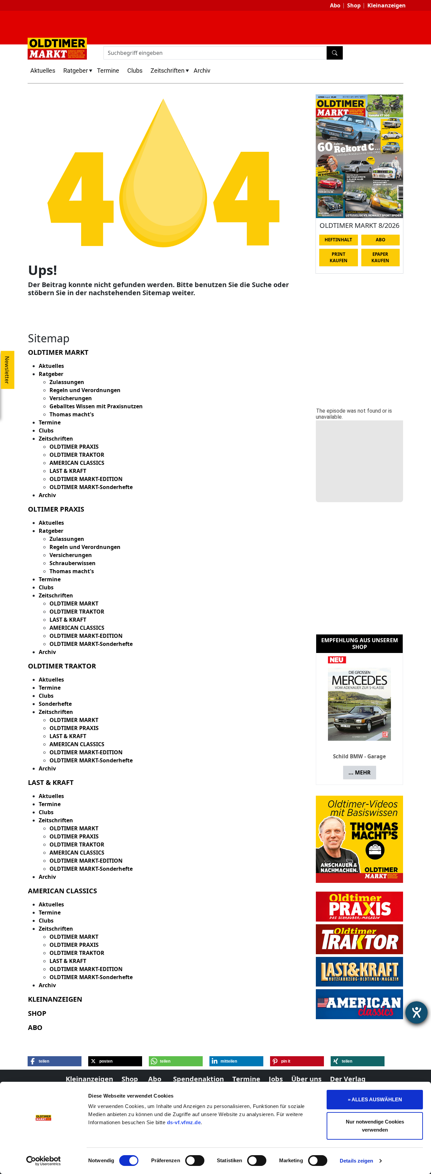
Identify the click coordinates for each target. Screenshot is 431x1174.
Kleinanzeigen (386, 5)
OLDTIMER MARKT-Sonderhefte (91, 487)
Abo (335, 5)
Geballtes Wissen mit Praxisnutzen (96, 406)
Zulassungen (66, 382)
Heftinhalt (338, 240)
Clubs (134, 70)
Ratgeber (75, 70)
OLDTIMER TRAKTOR (76, 454)
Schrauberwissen (72, 563)
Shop (354, 5)
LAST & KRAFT (67, 471)
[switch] (194, 1160)
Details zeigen (356, 1161)
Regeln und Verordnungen (85, 390)
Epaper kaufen (380, 257)
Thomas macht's (71, 414)
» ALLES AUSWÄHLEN (375, 1099)
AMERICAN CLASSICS (76, 463)
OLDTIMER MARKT (73, 603)
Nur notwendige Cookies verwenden (375, 1126)
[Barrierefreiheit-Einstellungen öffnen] (416, 1012)
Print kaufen (338, 257)
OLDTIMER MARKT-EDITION (86, 479)
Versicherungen (70, 398)
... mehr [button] (360, 772)
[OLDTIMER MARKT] (57, 48)
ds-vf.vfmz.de (184, 1122)
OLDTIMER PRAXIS (74, 446)
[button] (54, 1061)
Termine (108, 70)
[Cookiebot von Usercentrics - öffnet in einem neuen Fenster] (43, 1161)
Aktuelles (42, 70)
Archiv (202, 70)
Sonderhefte (55, 703)
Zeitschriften (168, 70)
